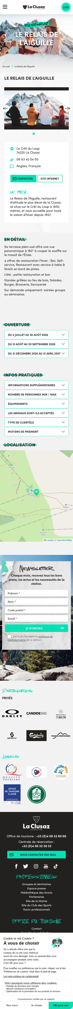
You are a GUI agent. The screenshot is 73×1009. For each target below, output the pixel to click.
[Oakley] (12, 713)
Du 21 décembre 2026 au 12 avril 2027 (34, 353)
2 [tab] (36, 134)
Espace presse (36, 888)
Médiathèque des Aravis (36, 892)
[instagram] (36, 866)
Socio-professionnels (36, 909)
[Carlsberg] (36, 736)
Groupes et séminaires (36, 884)
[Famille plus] (61, 772)
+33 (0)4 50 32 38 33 (36, 846)
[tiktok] (56, 866)
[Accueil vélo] (36, 794)
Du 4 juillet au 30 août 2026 (28, 335)
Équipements (17, 404)
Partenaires (36, 897)
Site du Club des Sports (36, 905)
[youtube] (46, 866)
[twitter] (25, 866)
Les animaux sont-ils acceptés (31, 413)
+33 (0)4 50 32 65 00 (51, 836)
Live (66, 7)
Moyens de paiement (23, 431)
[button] (36, 492)
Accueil (6, 66)
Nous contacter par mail (38, 854)
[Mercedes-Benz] (61, 713)
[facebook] (16, 866)
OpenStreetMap (64, 540)
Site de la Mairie (36, 901)
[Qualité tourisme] (12, 772)
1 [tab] (34, 134)
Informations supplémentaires (31, 385)
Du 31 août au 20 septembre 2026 (31, 344)
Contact (37, 928)
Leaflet (49, 540)
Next (68, 108)
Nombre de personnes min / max (32, 394)
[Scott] (12, 736)
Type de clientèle (21, 422)
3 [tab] (39, 134)
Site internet (50, 178)
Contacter (25, 178)
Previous (5, 108)
